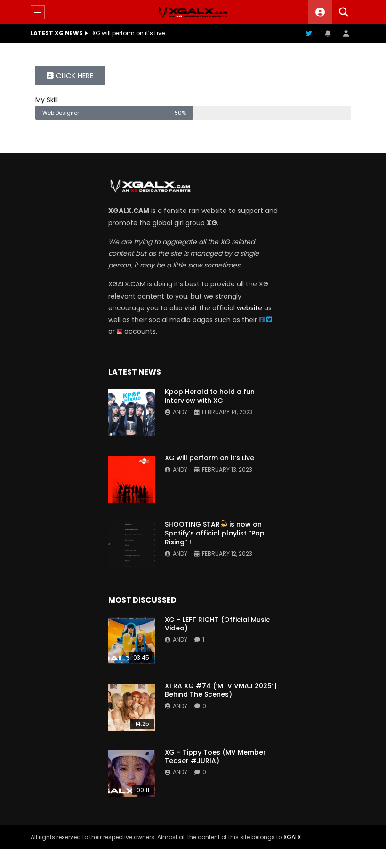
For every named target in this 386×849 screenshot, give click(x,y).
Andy (180, 412)
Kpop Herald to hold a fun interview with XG (210, 396)
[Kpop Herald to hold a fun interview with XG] (131, 412)
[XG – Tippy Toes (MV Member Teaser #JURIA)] (131, 773)
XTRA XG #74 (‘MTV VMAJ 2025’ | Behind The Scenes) (221, 690)
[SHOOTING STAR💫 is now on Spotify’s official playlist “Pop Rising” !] (131, 545)
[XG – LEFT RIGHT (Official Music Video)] (131, 640)
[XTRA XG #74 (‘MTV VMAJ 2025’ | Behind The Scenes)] (131, 707)
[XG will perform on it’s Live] (131, 479)
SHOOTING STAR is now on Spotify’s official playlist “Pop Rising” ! (215, 533)
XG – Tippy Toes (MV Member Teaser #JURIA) (215, 756)
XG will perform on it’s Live (128, 33)
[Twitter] (308, 33)
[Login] (346, 33)
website (249, 308)
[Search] (343, 12)
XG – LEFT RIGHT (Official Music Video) (217, 624)
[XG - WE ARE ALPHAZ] (193, 12)
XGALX (292, 837)
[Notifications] (327, 33)
